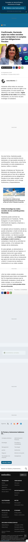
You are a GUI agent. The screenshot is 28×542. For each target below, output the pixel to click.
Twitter (17, 68)
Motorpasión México (19, 531)
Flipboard (19, 68)
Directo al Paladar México (6, 532)
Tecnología (17, 447)
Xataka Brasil (5, 527)
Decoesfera (4, 514)
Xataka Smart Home (6, 489)
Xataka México (5, 524)
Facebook (14, 68)
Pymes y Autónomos (19, 514)
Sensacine (16, 492)
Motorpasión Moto (18, 505)
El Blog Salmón (18, 512)
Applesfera (4, 487)
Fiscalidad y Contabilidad (20, 289)
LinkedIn (21, 423)
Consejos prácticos (6, 438)
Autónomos (17, 450)
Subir (22, 474)
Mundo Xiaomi (5, 491)
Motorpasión (17, 502)
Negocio (4, 453)
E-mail (22, 68)
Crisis (4, 25)
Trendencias (5, 512)
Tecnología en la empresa (6, 456)
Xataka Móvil (5, 485)
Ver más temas (6, 462)
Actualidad (10, 289)
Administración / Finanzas (18, 438)
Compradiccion (5, 517)
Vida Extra (16, 485)
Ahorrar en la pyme (19, 453)
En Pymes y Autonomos (8, 197)
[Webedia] (6, 476)
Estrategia (4, 442)
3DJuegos (16, 483)
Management (5, 447)
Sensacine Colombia (19, 529)
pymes (3, 450)
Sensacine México (18, 527)
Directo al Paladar (6, 502)
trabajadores (17, 456)
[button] (11, 81)
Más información (5, 540)
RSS (14, 423)
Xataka (3, 483)
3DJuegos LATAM (18, 524)
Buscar (26, 468)
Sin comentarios (7, 67)
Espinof (16, 495)
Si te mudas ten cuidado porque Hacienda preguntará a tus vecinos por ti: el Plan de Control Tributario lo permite (14, 200)
